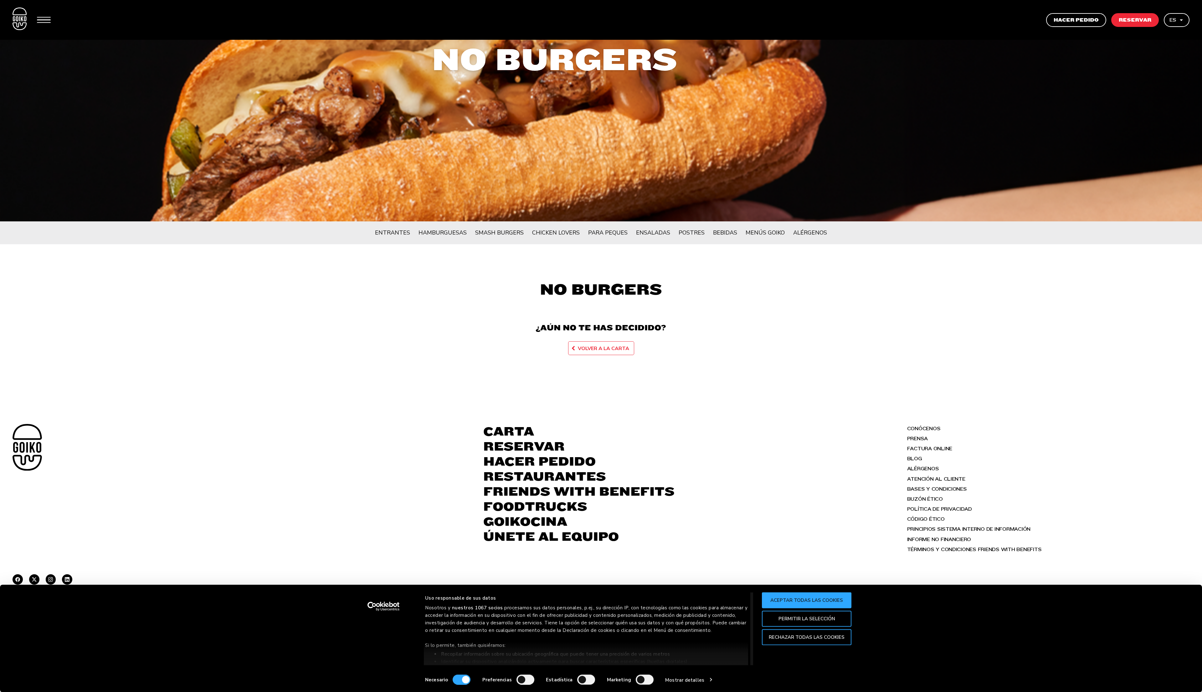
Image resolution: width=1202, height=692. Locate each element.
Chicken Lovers (556, 232)
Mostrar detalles (684, 680)
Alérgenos (810, 232)
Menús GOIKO (765, 232)
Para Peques (608, 232)
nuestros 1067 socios (477, 608)
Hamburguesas (443, 232)
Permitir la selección (806, 618)
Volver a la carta (603, 348)
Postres (692, 232)
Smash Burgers (499, 232)
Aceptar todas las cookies (806, 600)
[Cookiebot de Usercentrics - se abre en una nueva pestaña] (383, 606)
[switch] (525, 679)
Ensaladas (653, 232)
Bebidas (725, 232)
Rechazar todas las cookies (807, 637)
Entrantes (392, 232)
